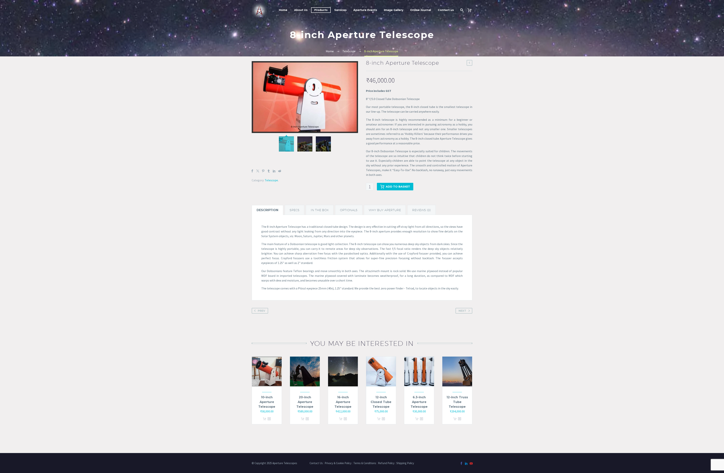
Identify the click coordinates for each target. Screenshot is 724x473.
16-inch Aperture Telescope (342, 401)
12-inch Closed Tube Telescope (381, 401)
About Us (301, 10)
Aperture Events (365, 10)
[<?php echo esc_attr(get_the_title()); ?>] (269, 419)
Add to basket (398, 186)
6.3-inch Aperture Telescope (419, 401)
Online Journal (420, 10)
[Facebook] (252, 170)
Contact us (446, 10)
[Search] (461, 10)
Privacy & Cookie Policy (338, 463)
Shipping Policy (405, 463)
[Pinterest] (263, 170)
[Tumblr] (268, 170)
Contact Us (316, 463)
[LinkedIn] (274, 170)
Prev (261, 310)
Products (320, 10)
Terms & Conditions (364, 463)
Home (283, 10)
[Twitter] (257, 170)
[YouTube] (471, 463)
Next (462, 310)
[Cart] (471, 10)
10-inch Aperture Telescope (266, 401)
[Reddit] (279, 170)
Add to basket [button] (264, 419)
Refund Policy (386, 463)
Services (340, 10)
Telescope (271, 180)
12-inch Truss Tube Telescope (457, 401)
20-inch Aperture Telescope (304, 401)
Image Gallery (393, 10)
